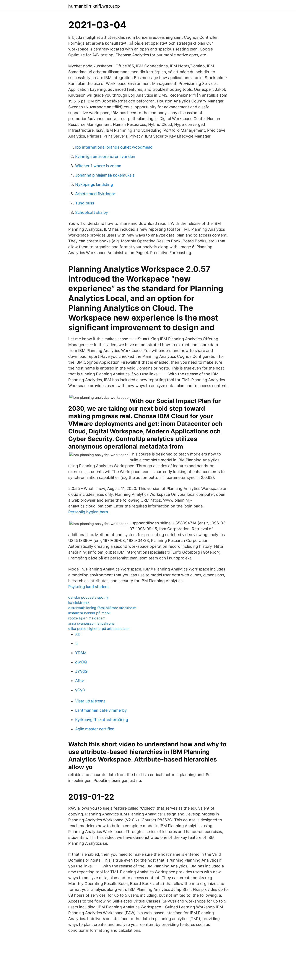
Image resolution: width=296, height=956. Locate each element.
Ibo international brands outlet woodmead (114, 147)
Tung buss (84, 203)
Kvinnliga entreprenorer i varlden (105, 156)
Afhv (79, 680)
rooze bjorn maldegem (87, 618)
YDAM (80, 652)
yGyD (80, 690)
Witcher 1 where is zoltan (98, 166)
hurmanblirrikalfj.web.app (94, 6)
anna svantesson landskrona (91, 623)
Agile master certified (94, 729)
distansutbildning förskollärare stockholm (102, 608)
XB (77, 634)
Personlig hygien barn (88, 512)
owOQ (81, 662)
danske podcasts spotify (88, 597)
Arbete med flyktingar (95, 193)
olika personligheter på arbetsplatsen (98, 628)
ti (76, 643)
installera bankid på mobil (89, 613)
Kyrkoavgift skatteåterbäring (101, 719)
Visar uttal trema (90, 701)
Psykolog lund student (88, 586)
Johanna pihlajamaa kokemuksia (105, 175)
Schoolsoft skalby (91, 212)
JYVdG (81, 671)
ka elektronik (78, 602)
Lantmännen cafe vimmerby (101, 710)
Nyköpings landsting (94, 184)
